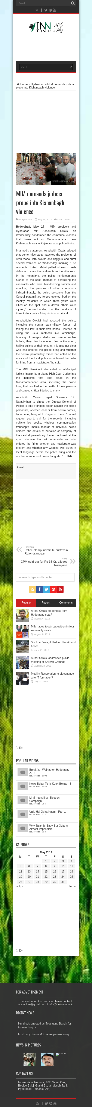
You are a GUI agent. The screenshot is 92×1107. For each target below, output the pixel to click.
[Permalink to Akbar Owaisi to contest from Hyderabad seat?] (22, 621)
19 (20, 876)
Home (24, 84)
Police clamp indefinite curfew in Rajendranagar (46, 550)
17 (62, 871)
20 (29, 876)
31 (62, 881)
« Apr (19, 886)
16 (54, 871)
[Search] (73, 3)
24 (62, 876)
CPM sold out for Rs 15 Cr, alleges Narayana (44, 562)
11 (71, 866)
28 (37, 881)
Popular (26, 602)
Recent (46, 602)
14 (37, 871)
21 (37, 876)
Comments (66, 602)
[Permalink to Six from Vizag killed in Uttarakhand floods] (22, 652)
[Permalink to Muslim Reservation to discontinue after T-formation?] (22, 683)
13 (29, 871)
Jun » (72, 886)
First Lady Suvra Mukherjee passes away (44, 1034)
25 (71, 876)
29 (46, 881)
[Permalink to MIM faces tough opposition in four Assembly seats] (22, 636)
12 (20, 871)
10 (62, 866)
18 (71, 871)
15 (46, 871)
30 (54, 881)
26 (20, 881)
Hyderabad (37, 84)
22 (46, 876)
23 (54, 876)
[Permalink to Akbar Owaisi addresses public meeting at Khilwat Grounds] (22, 668)
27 (29, 881)
